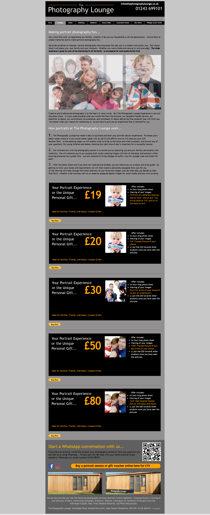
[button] (105, 82)
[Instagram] (58, 465)
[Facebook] (51, 465)
